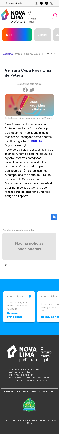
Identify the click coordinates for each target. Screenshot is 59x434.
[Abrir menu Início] (25, 35)
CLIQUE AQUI (36, 141)
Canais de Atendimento (11, 391)
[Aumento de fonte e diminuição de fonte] (36, 3)
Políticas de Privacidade (47, 391)
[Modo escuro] (41, 3)
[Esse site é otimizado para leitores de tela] (51, 3)
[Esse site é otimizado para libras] (46, 3)
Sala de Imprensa (29, 391)
